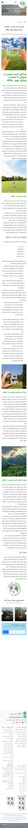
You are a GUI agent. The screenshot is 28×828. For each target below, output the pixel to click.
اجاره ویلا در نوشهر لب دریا (7, 769)
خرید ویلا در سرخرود (22, 788)
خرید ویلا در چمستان (22, 783)
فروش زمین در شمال (22, 734)
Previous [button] (1, 613)
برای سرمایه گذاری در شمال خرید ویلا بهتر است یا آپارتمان (7, 738)
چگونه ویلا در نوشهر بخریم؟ (7, 768)
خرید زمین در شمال (22, 738)
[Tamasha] (23, 722)
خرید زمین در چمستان (22, 745)
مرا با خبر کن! (10, 787)
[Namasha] (17, 722)
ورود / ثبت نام (2, 2)
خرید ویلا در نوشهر (22, 790)
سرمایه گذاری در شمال (22, 736)
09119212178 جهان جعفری (16, 714)
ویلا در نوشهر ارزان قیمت (8, 773)
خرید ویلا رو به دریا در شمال (20, 768)
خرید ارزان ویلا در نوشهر (8, 780)
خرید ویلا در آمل (23, 785)
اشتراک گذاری (20, 22)
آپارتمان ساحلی (10, 764)
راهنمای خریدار (10, 785)
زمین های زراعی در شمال (21, 746)
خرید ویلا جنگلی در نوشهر (8, 775)
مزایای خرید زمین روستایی (21, 729)
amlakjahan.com (5, 824)
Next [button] (26, 613)
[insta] (25, 722)
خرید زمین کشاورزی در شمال (20, 743)
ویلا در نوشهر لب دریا (9, 771)
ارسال (6, 632)
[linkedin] (14, 722)
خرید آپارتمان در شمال (8, 748)
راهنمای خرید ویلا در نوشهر (7, 782)
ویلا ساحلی (24, 778)
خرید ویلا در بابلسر (22, 787)
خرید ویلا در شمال (22, 776)
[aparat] (19, 722)
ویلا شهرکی (24, 782)
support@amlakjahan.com (16, 717)
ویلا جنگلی (24, 780)
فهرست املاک (10, 783)
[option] (20, 613)
